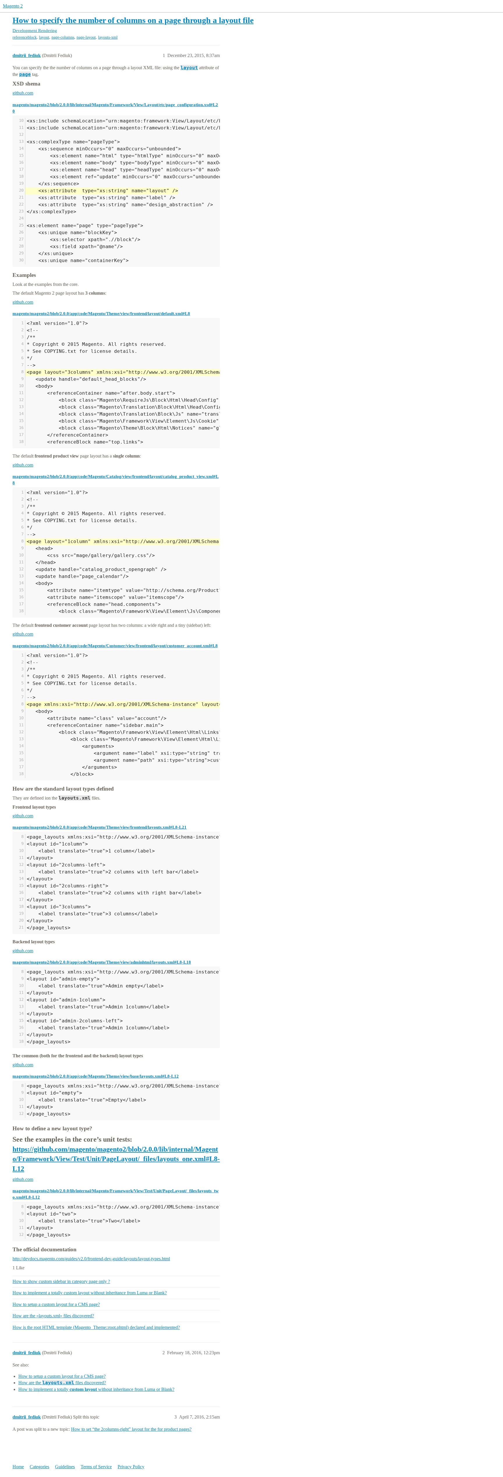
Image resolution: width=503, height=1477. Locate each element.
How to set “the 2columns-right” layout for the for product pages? (131, 1429)
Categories (39, 1466)
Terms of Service (96, 1466)
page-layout (86, 37)
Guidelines (65, 1466)
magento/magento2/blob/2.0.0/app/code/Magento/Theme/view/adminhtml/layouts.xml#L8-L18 (102, 962)
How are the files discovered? (62, 1382)
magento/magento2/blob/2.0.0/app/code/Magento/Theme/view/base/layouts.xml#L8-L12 (96, 1076)
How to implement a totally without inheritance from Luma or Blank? (96, 1389)
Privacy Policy (131, 1466)
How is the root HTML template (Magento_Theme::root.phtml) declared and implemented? (96, 1327)
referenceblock (25, 37)
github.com (23, 92)
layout (44, 37)
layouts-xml (108, 37)
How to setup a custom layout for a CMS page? (56, 1304)
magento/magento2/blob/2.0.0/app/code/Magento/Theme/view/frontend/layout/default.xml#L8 (101, 313)
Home (18, 1466)
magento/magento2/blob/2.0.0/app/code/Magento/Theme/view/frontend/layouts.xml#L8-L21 (100, 827)
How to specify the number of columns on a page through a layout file (133, 20)
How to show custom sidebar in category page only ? (61, 1281)
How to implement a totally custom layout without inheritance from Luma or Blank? (90, 1292)
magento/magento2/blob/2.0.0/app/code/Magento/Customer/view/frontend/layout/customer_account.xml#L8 (115, 645)
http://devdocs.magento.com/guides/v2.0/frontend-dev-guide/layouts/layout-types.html (91, 1258)
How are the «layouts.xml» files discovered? (53, 1315)
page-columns (63, 37)
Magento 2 (13, 5)
